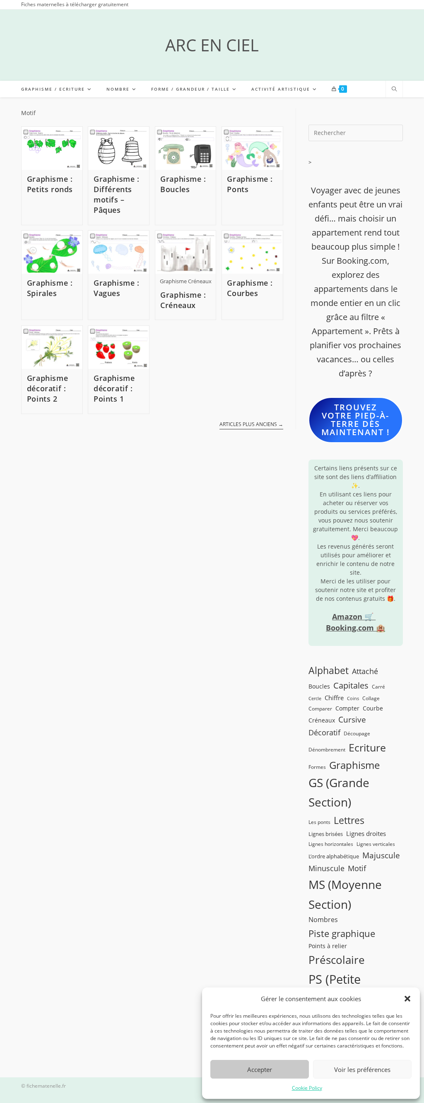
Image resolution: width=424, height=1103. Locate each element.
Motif (357, 868)
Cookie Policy (307, 1087)
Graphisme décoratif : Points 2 (47, 388)
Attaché (365, 671)
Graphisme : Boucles (183, 184)
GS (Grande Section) (338, 792)
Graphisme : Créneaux (183, 300)
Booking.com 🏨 (355, 628)
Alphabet (328, 670)
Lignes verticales (376, 843)
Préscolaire (336, 959)
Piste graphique (341, 933)
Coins (353, 698)
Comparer (320, 708)
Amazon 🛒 (354, 616)
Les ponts (319, 822)
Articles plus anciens (251, 424)
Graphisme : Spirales (50, 288)
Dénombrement (326, 749)
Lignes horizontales (330, 843)
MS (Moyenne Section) (345, 894)
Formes (317, 766)
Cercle (314, 698)
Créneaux (321, 720)
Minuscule (326, 868)
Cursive (352, 719)
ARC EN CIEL (212, 45)
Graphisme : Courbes (250, 288)
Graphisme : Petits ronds (50, 184)
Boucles (319, 686)
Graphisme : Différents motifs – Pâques (117, 194)
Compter (347, 708)
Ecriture (367, 747)
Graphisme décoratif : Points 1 (114, 388)
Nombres (323, 919)
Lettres (349, 820)
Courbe (373, 708)
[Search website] (394, 89)
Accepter (259, 1069)
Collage (371, 698)
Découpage (357, 733)
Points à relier (327, 946)
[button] (407, 999)
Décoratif (324, 732)
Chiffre (334, 698)
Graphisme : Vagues (117, 288)
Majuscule (381, 855)
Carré (378, 686)
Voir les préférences (362, 1069)
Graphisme (354, 765)
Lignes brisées (325, 834)
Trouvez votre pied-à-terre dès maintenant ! (355, 420)
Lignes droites (366, 833)
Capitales (351, 685)
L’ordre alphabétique (333, 856)
